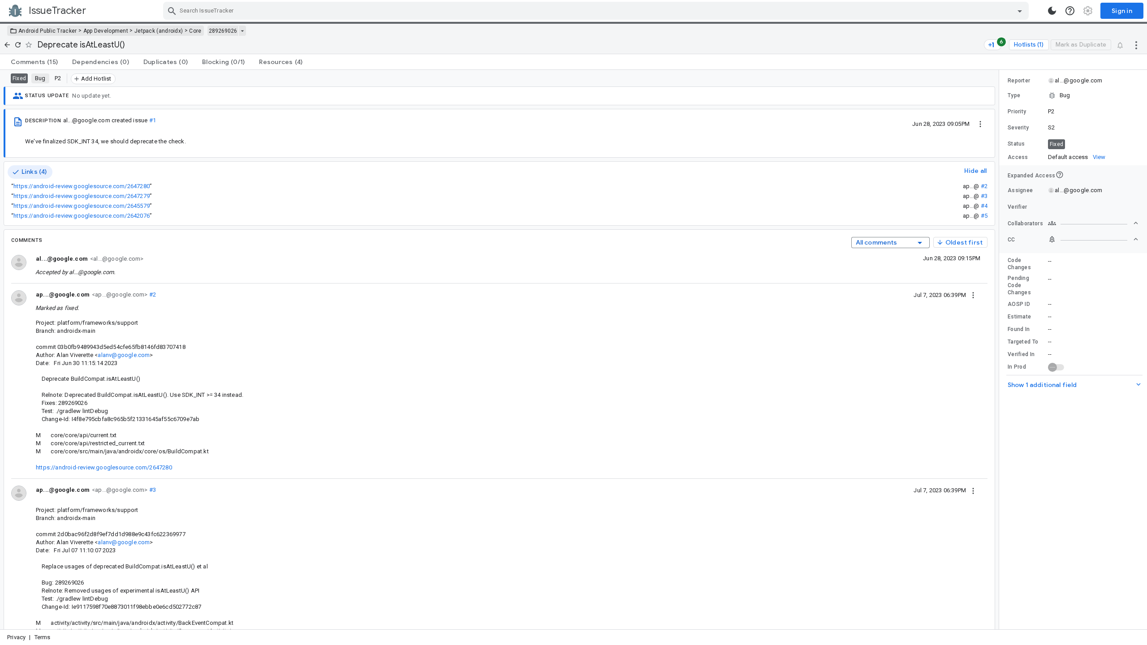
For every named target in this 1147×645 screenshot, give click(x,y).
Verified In (1021, 354)
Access (1018, 157)
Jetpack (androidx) (158, 31)
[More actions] (1136, 45)
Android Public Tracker (47, 31)
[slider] (1000, 349)
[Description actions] (980, 123)
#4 (984, 205)
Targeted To (1023, 342)
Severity (1018, 128)
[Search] (172, 10)
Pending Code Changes (1019, 285)
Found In (1019, 329)
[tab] (34, 61)
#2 (984, 186)
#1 (152, 120)
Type (1014, 95)
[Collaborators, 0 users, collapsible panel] (1093, 223)
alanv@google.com (124, 355)
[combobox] (597, 10)
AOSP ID (1019, 304)
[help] (1070, 11)
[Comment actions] (973, 295)
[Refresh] (18, 44)
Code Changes (1019, 264)
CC (1011, 239)
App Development (106, 31)
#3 (984, 196)
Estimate (1019, 317)
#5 (984, 215)
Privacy (16, 637)
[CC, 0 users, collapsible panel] (1093, 239)
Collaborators (1025, 223)
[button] (1073, 95)
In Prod (1017, 367)
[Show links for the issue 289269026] (242, 31)
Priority (1017, 111)
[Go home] (7, 44)
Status (1016, 144)
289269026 (223, 31)
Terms (42, 637)
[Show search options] (1019, 10)
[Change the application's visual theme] (1052, 11)
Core (195, 31)
